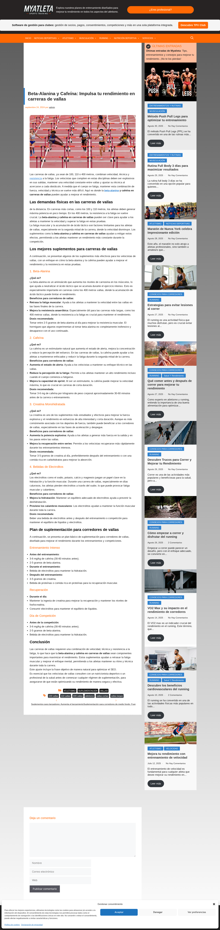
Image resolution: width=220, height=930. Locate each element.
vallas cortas (102, 696)
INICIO (28, 38)
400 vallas (78, 696)
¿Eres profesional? (160, 9)
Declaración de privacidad (32, 925)
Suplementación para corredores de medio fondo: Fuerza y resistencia (117, 704)
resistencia (36, 178)
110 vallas (65, 696)
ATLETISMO (67, 38)
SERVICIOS (147, 38)
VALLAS (104, 690)
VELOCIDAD (172, 748)
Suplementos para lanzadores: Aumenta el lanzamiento (57, 704)
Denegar (158, 912)
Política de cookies (12, 925)
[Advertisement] (83, 66)
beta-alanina (111, 190)
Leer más (156, 143)
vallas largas (117, 696)
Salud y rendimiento (174, 375)
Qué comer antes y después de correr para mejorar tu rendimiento (170, 384)
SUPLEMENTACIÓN (87, 690)
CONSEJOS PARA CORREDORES (166, 294)
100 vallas (53, 696)
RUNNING (103, 38)
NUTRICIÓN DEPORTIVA (125, 38)
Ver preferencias (197, 912)
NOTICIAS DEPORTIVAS (45, 38)
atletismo (89, 696)
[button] (214, 904)
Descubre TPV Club (193, 25)
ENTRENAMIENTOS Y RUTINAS (165, 105)
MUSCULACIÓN (86, 38)
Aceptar (119, 912)
